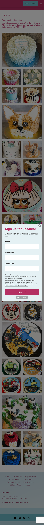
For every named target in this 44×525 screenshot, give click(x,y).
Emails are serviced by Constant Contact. (16, 286)
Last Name (9, 264)
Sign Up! (22, 292)
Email (7, 241)
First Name (9, 253)
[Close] (39, 225)
